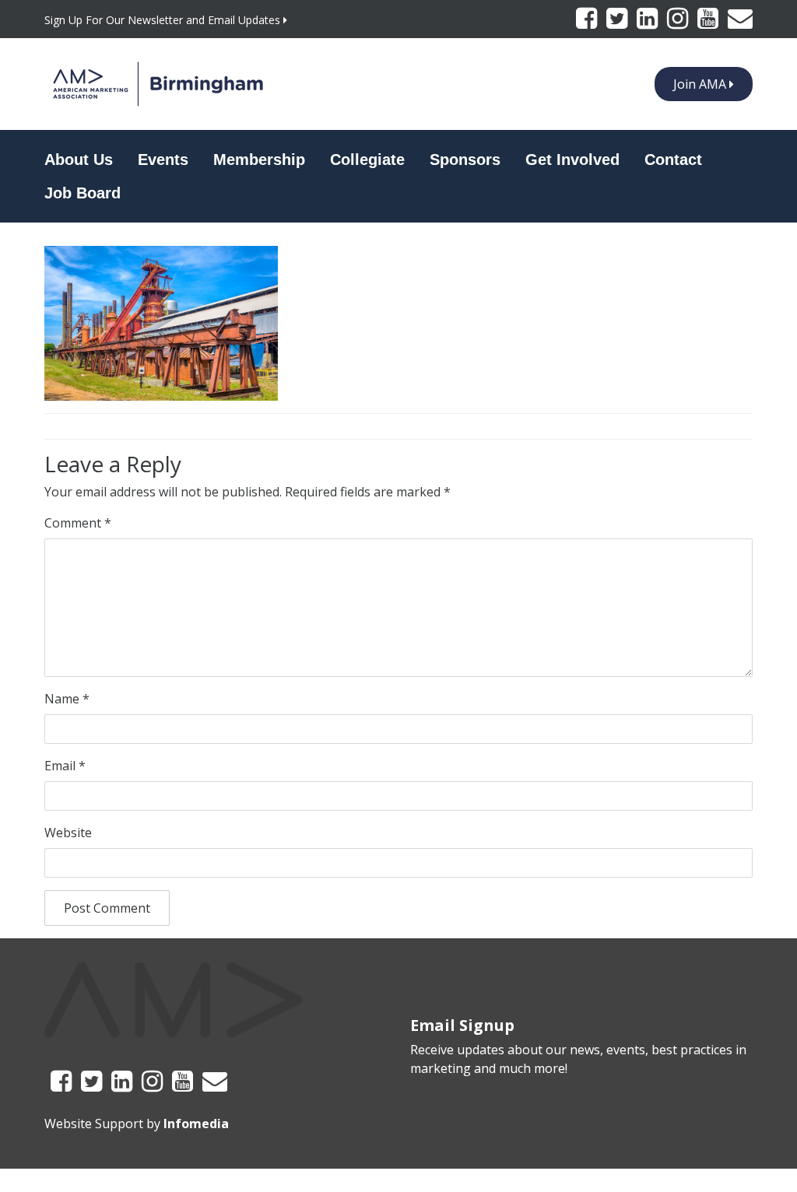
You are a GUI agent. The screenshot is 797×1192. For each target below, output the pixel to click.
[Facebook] (588, 22)
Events (163, 159)
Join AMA (701, 84)
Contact (673, 159)
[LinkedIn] (649, 22)
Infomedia (196, 1123)
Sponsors (465, 159)
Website (68, 832)
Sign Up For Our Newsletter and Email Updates (163, 19)
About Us (78, 159)
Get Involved (572, 159)
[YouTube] (709, 22)
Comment (77, 522)
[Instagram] (679, 22)
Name (67, 698)
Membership (259, 159)
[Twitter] (618, 22)
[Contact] (740, 22)
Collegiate (367, 159)
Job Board (82, 193)
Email (65, 765)
